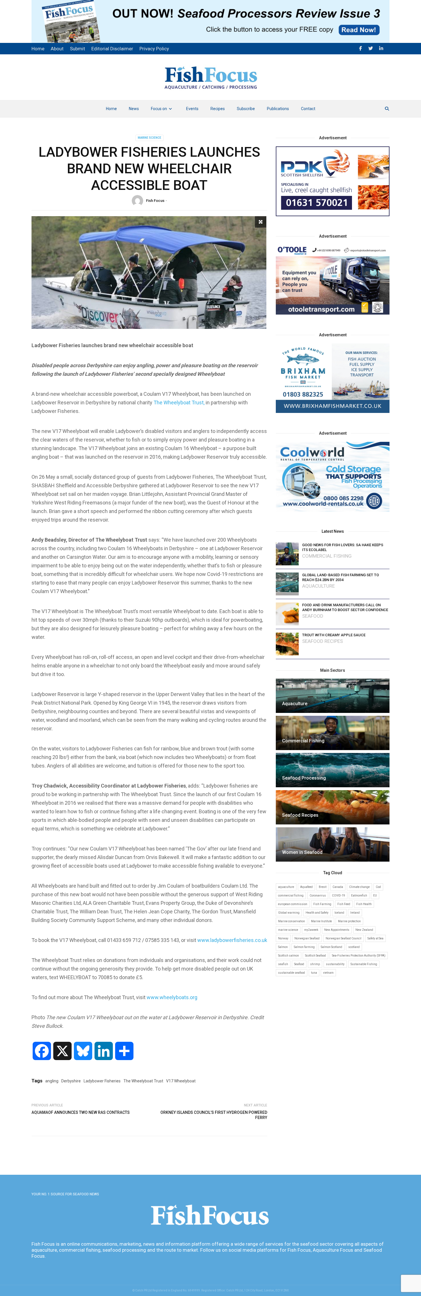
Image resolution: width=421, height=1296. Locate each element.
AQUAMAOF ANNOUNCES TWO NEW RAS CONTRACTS (81, 1112)
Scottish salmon (288, 955)
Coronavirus (318, 895)
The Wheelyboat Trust (143, 1081)
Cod (378, 886)
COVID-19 (338, 895)
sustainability (335, 964)
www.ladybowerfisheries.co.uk (232, 940)
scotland (354, 947)
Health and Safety (317, 912)
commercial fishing (291, 895)
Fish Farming (322, 904)
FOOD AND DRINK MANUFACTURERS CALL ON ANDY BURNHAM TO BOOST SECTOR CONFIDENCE (345, 607)
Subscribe (246, 108)
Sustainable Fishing (364, 964)
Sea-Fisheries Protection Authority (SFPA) (358, 955)
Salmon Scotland (331, 947)
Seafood (312, 616)
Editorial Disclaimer (112, 48)
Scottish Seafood (315, 955)
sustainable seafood (291, 972)
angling (51, 1081)
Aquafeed (306, 886)
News (134, 108)
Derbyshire (71, 1081)
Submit (77, 48)
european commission (292, 904)
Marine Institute (321, 921)
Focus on (159, 108)
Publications (278, 108)
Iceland (339, 912)
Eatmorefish (359, 895)
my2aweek (311, 929)
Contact (308, 108)
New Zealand (364, 929)
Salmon (283, 947)
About (57, 48)
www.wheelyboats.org (172, 997)
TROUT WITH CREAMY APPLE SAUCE (333, 635)
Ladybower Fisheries (102, 1081)
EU (375, 895)
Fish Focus (155, 200)
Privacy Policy (154, 48)
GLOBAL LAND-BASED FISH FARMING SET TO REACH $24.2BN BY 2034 (340, 577)
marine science (288, 929)
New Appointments (336, 929)
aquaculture (286, 886)
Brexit (322, 886)
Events (192, 108)
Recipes (217, 108)
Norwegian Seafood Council (343, 938)
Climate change (359, 886)
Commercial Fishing (327, 556)
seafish (283, 964)
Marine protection (349, 921)
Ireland (355, 912)
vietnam (328, 972)
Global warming (289, 912)
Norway (283, 938)
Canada (338, 886)
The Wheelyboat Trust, (179, 402)
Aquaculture (318, 586)
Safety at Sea (375, 938)
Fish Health (364, 904)
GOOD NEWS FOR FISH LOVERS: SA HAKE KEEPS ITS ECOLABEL (342, 547)
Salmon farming (304, 947)
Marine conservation (291, 921)
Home (111, 108)
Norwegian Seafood (307, 938)
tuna (314, 972)
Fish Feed (343, 904)
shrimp (315, 964)
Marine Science (149, 137)
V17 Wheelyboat (181, 1081)
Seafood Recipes (322, 641)
